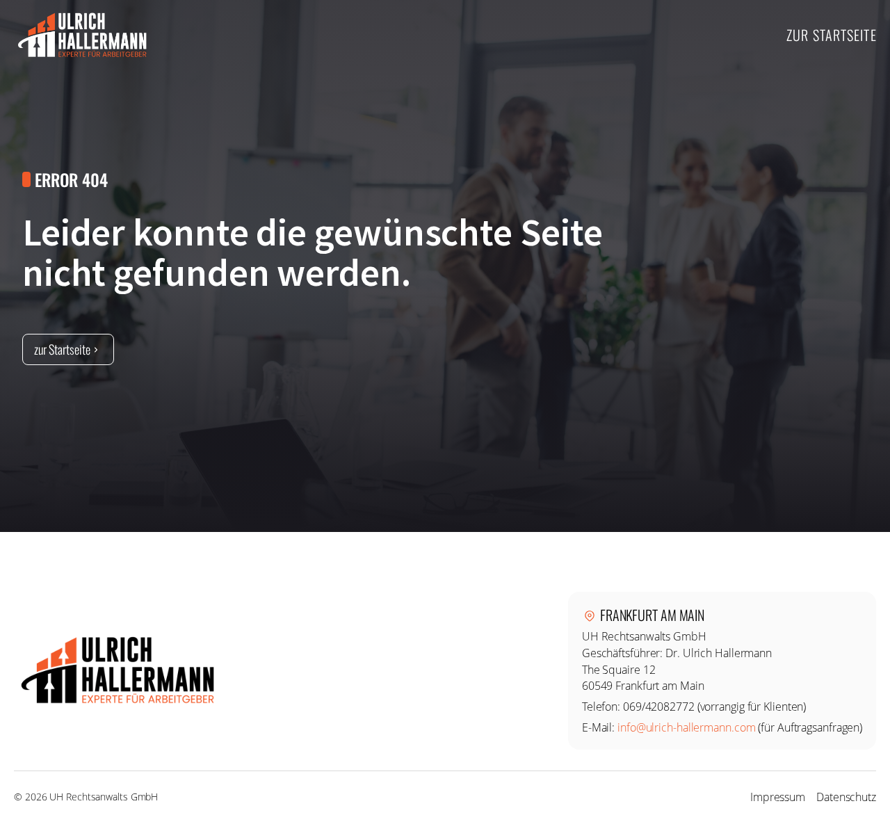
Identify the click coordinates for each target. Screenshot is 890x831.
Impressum (777, 797)
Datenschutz (846, 797)
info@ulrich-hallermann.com (686, 727)
